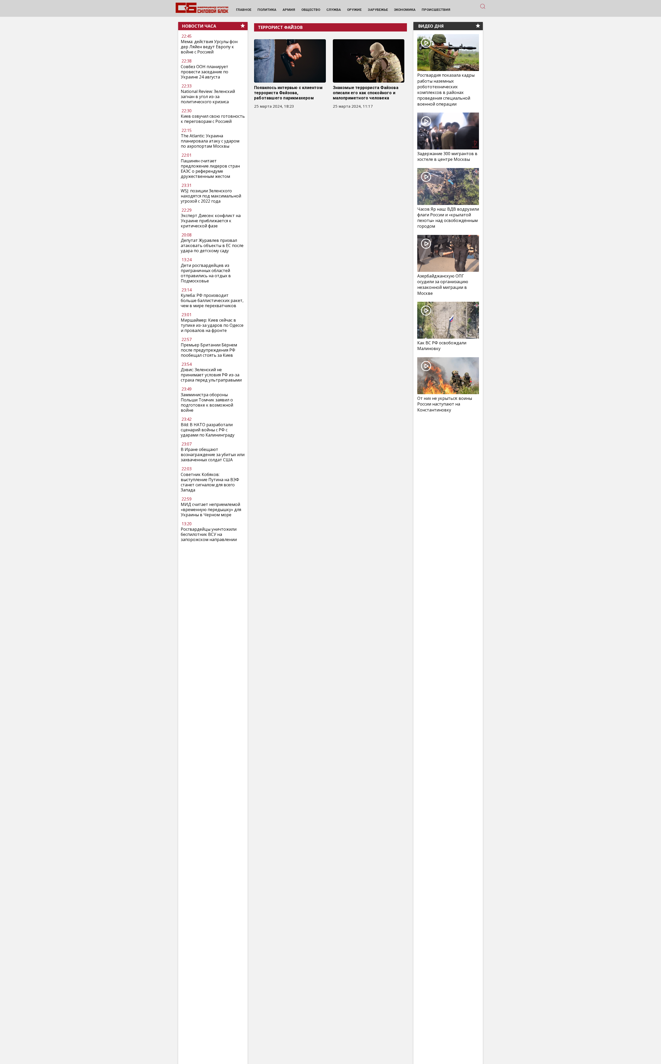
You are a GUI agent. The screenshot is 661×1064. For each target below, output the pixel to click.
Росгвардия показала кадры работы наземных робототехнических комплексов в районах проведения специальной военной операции (446, 90)
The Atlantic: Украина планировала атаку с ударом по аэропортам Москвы (210, 141)
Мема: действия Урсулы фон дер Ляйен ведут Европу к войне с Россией (209, 47)
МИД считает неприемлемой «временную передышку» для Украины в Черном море (211, 509)
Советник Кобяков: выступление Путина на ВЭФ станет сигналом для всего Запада (210, 482)
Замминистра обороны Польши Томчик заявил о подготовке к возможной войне (207, 402)
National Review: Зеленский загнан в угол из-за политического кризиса (208, 96)
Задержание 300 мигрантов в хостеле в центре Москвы (447, 156)
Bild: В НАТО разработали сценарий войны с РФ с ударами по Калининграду (207, 430)
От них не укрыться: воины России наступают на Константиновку (444, 403)
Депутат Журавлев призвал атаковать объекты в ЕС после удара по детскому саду (212, 245)
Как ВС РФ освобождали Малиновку (441, 345)
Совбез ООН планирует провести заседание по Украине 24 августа (204, 72)
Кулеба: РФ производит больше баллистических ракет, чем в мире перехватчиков (212, 300)
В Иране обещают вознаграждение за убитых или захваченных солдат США (213, 454)
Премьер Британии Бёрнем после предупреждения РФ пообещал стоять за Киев (209, 350)
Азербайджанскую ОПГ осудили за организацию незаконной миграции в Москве (442, 284)
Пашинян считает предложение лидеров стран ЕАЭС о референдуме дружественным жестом (210, 168)
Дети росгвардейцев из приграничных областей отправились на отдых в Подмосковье (206, 273)
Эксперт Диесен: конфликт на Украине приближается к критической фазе (211, 220)
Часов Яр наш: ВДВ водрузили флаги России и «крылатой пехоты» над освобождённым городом (448, 217)
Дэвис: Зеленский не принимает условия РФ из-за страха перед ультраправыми (211, 375)
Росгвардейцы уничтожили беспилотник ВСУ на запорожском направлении (209, 534)
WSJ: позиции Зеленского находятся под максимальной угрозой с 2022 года (211, 196)
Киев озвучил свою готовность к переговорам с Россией (213, 119)
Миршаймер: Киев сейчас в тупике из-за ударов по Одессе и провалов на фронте (212, 325)
